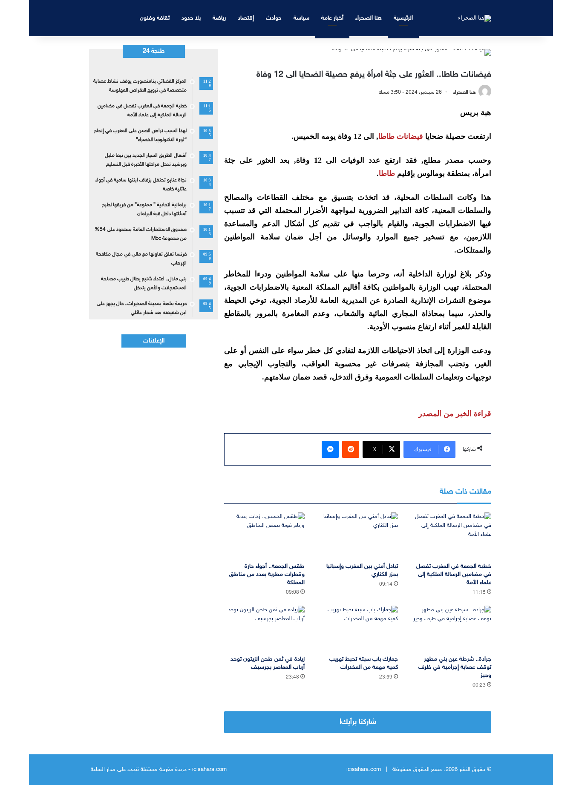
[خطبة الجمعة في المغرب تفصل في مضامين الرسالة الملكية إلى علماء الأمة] (451, 535)
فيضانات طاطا (400, 136)
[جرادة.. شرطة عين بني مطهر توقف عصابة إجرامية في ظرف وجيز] (451, 628)
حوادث (274, 18)
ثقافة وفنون (155, 18)
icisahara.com (363, 769)
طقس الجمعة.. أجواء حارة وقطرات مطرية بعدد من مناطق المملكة (267, 574)
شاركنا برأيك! (358, 722)
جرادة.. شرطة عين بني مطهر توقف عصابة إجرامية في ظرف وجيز (454, 667)
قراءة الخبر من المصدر (454, 413)
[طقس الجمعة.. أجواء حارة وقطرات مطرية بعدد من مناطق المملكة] (264, 535)
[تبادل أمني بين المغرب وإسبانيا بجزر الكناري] (357, 535)
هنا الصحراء (368, 18)
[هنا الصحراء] (474, 17)
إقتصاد (246, 18)
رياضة (219, 18)
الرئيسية (403, 18)
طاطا (387, 173)
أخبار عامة (332, 18)
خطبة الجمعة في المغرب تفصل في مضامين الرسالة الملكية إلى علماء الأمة (453, 574)
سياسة (301, 18)
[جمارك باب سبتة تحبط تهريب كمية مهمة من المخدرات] (357, 628)
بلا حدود (191, 18)
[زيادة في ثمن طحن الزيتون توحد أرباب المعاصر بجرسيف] (264, 628)
